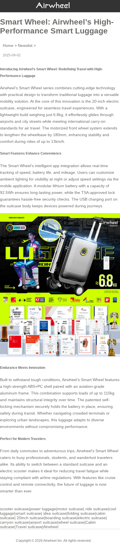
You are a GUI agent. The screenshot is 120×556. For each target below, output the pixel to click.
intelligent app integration (57, 165)
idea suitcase (54, 513)
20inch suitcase (30, 518)
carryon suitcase (14, 522)
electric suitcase (92, 518)
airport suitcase (43, 522)
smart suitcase (28, 513)
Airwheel (50, 526)
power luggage (43, 509)
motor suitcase (70, 509)
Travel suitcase (29, 526)
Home (8, 45)
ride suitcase (96, 509)
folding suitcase (81, 513)
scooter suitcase (14, 509)
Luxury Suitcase (68, 545)
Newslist (25, 45)
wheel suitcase (71, 522)
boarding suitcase (60, 518)
